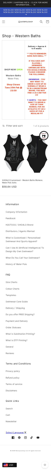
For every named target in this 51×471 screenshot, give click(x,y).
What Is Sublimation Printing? (20, 334)
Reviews (10, 353)
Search (9, 408)
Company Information (16, 212)
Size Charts (11, 282)
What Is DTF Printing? (16, 340)
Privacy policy (13, 371)
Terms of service (14, 384)
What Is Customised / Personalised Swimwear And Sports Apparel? (23, 239)
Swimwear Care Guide (17, 301)
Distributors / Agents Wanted (20, 231)
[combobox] (9, 465)
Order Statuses (13, 327)
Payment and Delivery (17, 321)
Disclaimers (11, 390)
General (9, 346)
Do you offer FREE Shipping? (20, 314)
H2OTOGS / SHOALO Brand (19, 225)
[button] (3, 22)
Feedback (11, 218)
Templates (11, 295)
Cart (8, 415)
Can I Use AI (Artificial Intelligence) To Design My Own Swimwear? (25, 249)
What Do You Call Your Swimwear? (23, 257)
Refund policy (13, 377)
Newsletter (11, 421)
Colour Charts (12, 288)
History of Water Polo (16, 264)
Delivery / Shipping (15, 308)
